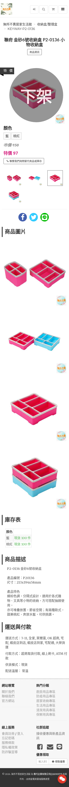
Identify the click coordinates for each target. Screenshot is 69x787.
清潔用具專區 (45, 710)
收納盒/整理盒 (47, 24)
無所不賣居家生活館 (17, 24)
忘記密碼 (8, 738)
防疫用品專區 (45, 696)
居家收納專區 (45, 701)
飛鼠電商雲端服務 (36, 779)
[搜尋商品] (43, 9)
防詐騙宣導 (10, 752)
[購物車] (53, 9)
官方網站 (8, 701)
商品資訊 (34, 52)
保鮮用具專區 (45, 715)
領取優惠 (60, 761)
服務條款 (8, 743)
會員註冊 (8, 734)
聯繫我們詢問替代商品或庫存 (26, 161)
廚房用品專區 (45, 692)
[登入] (34, 9)
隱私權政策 (10, 747)
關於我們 (8, 692)
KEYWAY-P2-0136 (21, 29)
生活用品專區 (45, 705)
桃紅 (16, 136)
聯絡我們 (8, 696)
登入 (20, 734)
